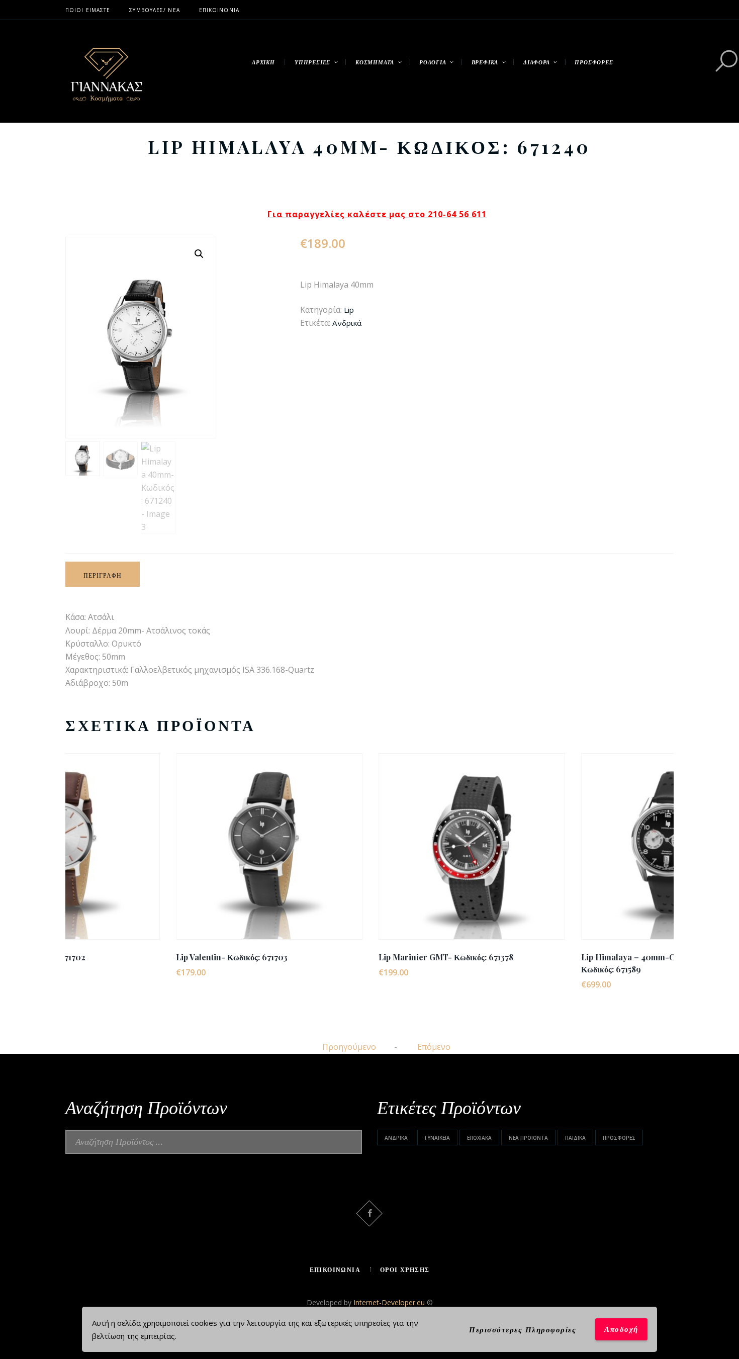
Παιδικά (575, 1137)
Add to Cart (158, 855)
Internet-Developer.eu (390, 1302)
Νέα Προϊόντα (528, 1137)
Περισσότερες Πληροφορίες (522, 1329)
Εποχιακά (479, 1137)
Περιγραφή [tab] (102, 575)
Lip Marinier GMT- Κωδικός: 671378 (335, 957)
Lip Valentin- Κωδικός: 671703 (121, 957)
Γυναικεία (437, 1137)
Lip (349, 310)
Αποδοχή (621, 1329)
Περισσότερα (158, 837)
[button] (199, 254)
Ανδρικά (346, 323)
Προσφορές (619, 1137)
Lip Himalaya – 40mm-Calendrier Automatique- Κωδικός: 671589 (563, 963)
